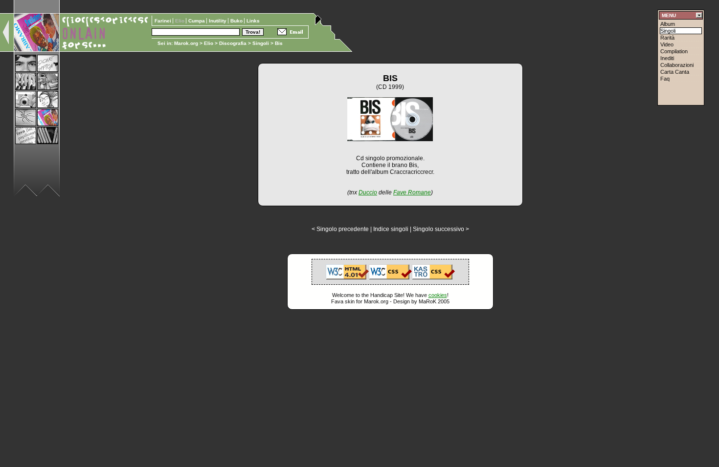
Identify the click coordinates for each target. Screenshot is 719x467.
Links (253, 20)
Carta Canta (674, 72)
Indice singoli (390, 229)
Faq (665, 79)
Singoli (260, 43)
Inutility (218, 20)
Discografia (233, 43)
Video (667, 44)
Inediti (667, 58)
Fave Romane (412, 192)
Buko (237, 20)
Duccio (368, 192)
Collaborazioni (677, 65)
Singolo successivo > (441, 229)
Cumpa (197, 20)
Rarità (667, 38)
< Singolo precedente (340, 229)
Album (667, 24)
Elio (208, 43)
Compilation (674, 51)
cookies (437, 295)
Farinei (164, 20)
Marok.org (186, 43)
